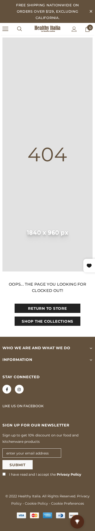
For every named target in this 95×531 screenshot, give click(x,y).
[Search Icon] (19, 29)
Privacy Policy (69, 474)
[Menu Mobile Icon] (5, 29)
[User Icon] (74, 29)
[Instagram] (19, 389)
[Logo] (47, 28)
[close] (90, 11)
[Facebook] (6, 389)
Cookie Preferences (67, 503)
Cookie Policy (36, 503)
